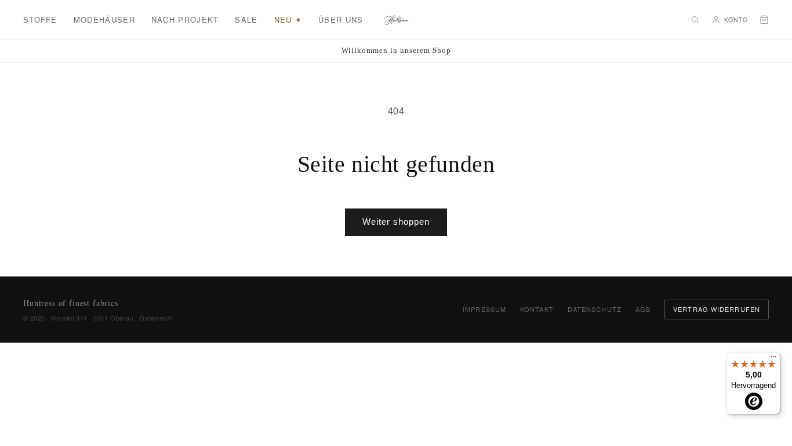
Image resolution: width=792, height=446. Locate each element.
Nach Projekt (185, 19)
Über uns (340, 19)
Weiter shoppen (396, 221)
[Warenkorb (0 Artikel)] (764, 19)
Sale (246, 19)
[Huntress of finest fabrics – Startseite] (396, 19)
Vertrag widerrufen (716, 309)
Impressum (484, 309)
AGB (643, 309)
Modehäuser (104, 19)
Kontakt (537, 309)
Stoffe (40, 19)
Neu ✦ (288, 19)
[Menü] (773, 359)
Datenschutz (595, 309)
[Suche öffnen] (695, 19)
